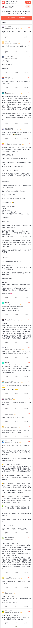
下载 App (28, 2)
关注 (28, 6)
